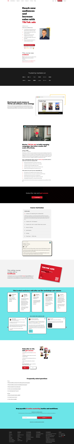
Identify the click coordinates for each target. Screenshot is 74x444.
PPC (26, 441)
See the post (10, 301)
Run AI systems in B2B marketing (50, 436)
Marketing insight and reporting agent (50, 441)
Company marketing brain (49, 442)
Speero (60, 301)
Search (27, 440)
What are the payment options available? (14, 395)
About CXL (10, 433)
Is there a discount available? (12, 399)
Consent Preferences (11, 441)
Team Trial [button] (34, 367)
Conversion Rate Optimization (29, 437)
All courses (19, 433)
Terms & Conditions (11, 439)
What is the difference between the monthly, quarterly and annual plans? (19, 382)
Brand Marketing (38, 437)
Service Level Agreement (12, 440)
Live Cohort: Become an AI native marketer (51, 433)
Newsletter (19, 439)
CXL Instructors (19, 437)
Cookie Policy (10, 438)
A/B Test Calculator (20, 440)
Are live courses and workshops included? (14, 388)
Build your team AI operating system (50, 435)
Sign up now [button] (26, 367)
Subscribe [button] (43, 417)
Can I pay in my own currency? (12, 397)
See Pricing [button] (37, 197)
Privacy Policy (10, 437)
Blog (18, 438)
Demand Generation (28, 433)
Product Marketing (28, 439)
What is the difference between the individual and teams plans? (17, 384)
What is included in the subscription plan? (14, 386)
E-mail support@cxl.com (61, 433)
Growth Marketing (28, 438)
